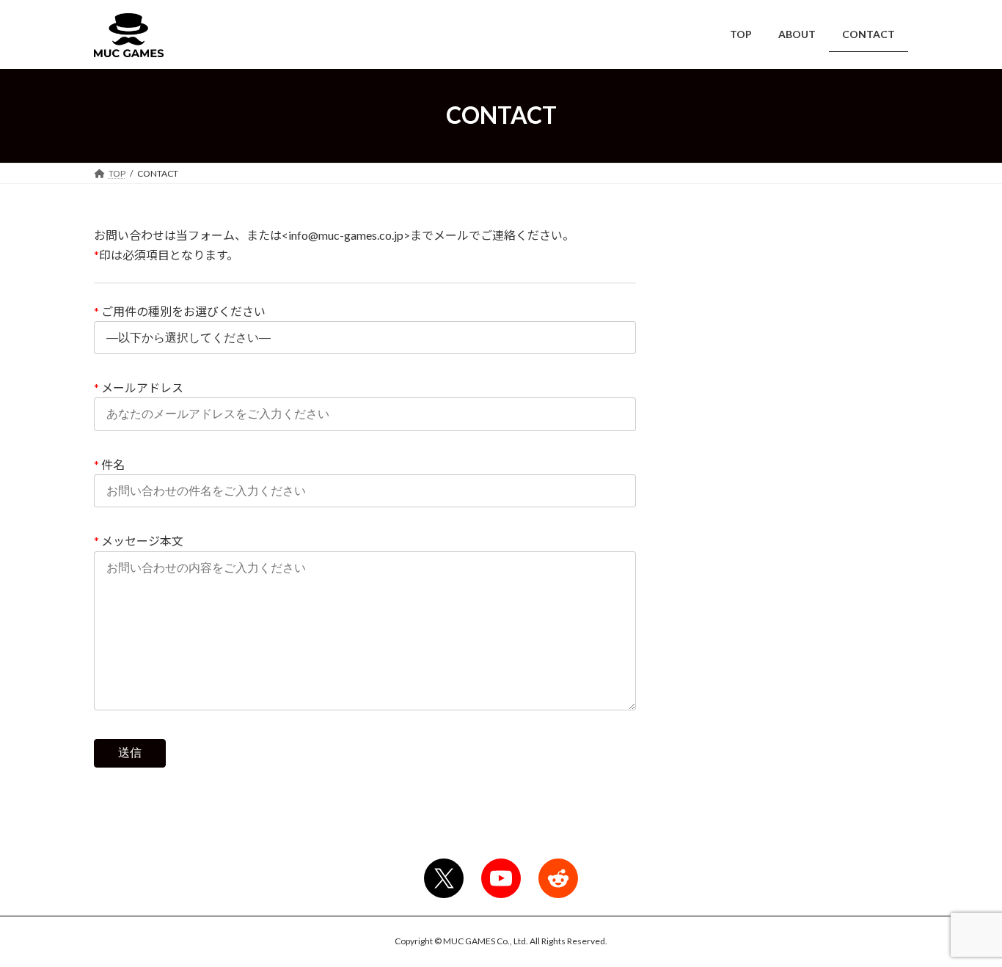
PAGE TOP (965, 924)
